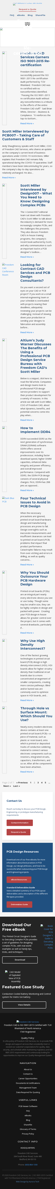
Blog (30, 15)
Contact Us (28, 1074)
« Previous (22, 782)
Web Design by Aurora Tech (27, 1181)
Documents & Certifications (28, 1083)
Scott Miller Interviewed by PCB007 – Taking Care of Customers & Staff (25, 135)
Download (20, 960)
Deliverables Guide (19, 904)
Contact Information (19, 823)
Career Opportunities (27, 1078)
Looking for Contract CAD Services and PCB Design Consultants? (35, 273)
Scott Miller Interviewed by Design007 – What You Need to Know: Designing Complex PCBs (36, 195)
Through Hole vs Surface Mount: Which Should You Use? (36, 714)
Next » (7, 785)
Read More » (27, 123)
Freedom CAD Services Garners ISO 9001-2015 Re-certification (35, 59)
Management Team (28, 1087)
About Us (28, 1069)
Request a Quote (27, 9)
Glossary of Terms (28, 1129)
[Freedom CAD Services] (28, 1022)
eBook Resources (19, 880)
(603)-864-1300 (31, 1164)
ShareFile (40, 15)
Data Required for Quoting (28, 1092)
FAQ (12, 15)
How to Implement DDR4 (35, 430)
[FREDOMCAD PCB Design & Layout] (27, 2)
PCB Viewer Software (28, 1106)
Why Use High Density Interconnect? (32, 645)
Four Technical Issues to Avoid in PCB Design (35, 502)
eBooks (21, 15)
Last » (16, 785)
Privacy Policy (28, 1133)
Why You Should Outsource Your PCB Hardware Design (34, 578)
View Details (24, 1005)
